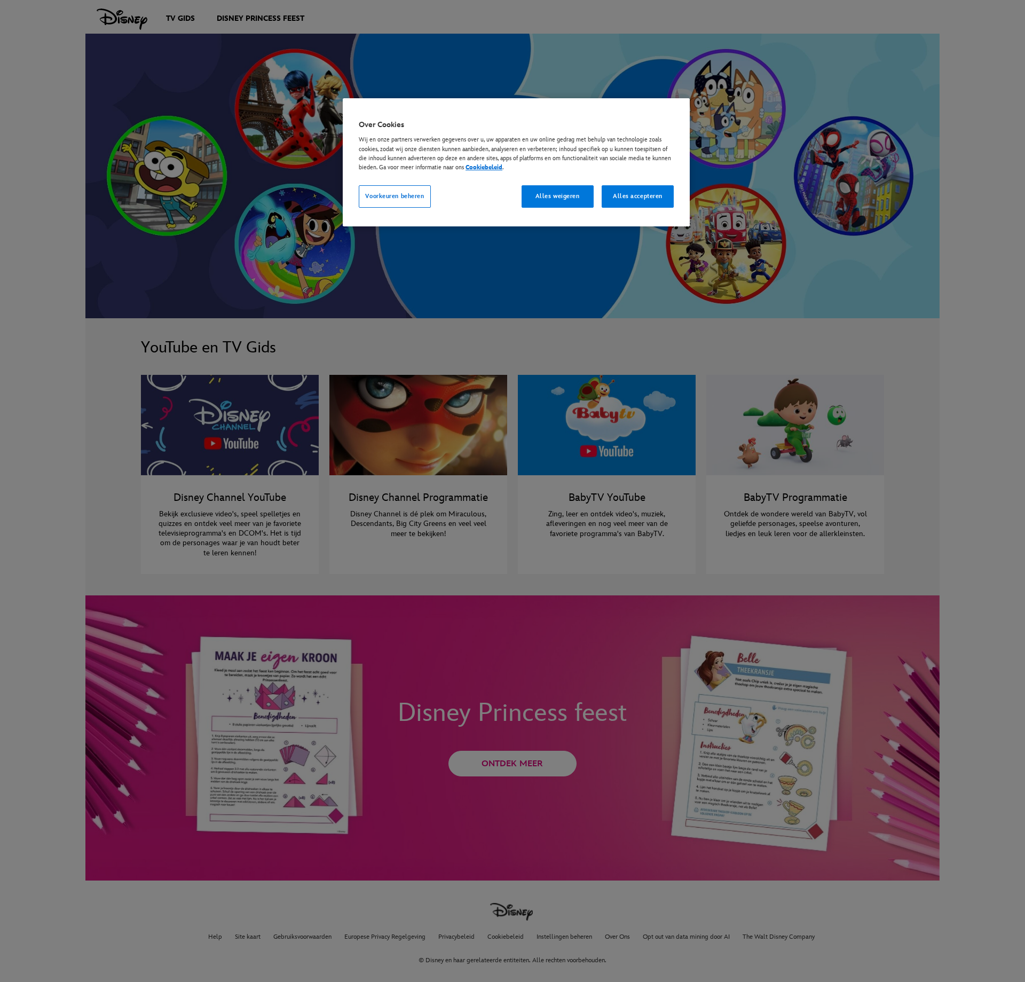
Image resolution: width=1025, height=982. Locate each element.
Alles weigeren (557, 196)
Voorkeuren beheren (394, 196)
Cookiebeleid (484, 167)
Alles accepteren (638, 196)
